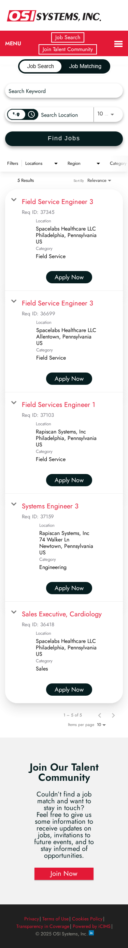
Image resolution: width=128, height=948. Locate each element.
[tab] (40, 66)
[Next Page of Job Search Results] (113, 715)
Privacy (31, 918)
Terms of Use (55, 918)
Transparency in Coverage (42, 926)
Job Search (67, 37)
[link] (64, 240)
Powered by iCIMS (92, 926)
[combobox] (61, 90)
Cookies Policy (87, 918)
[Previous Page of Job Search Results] (99, 715)
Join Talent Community (68, 49)
